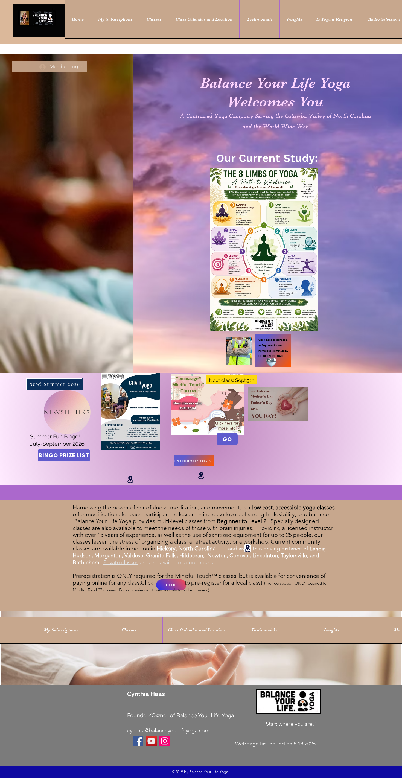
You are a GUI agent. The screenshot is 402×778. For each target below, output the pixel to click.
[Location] (130, 479)
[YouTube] (151, 741)
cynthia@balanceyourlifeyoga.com (168, 730)
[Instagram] (164, 741)
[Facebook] (138, 741)
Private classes (120, 562)
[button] (301, 415)
